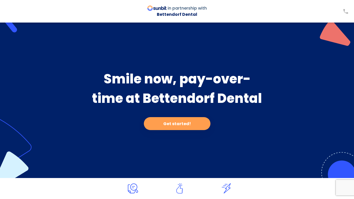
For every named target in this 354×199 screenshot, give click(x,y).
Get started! (177, 124)
